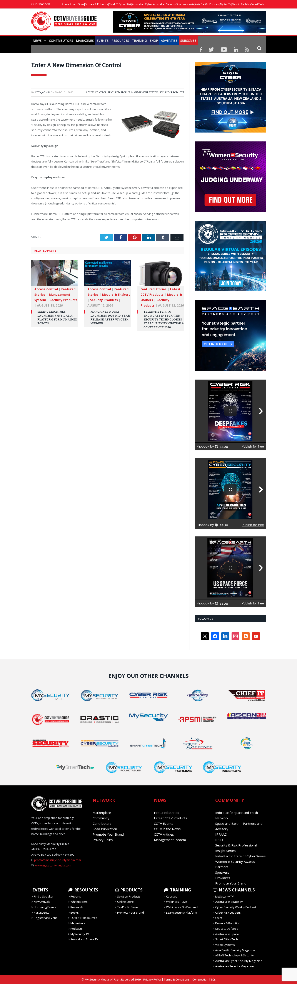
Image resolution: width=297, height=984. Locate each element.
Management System (144, 92)
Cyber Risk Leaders (228, 912)
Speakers (222, 872)
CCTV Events (163, 823)
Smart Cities (77, 4)
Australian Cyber (142, 4)
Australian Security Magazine (234, 966)
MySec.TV (225, 4)
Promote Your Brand (108, 834)
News (37, 40)
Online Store (125, 902)
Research (76, 907)
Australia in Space (227, 934)
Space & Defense (226, 929)
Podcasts (76, 929)
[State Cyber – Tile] (230, 131)
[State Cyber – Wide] (189, 31)
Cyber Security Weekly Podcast (235, 907)
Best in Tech (239, 4)
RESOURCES (120, 40)
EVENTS (39, 890)
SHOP (154, 40)
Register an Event (45, 918)
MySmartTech (255, 4)
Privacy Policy (103, 840)
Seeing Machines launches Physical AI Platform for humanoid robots (57, 317)
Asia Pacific (202, 4)
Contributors (61, 40)
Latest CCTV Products (170, 818)
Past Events (41, 912)
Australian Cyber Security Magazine (238, 961)
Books (74, 912)
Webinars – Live (176, 902)
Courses (171, 896)
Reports (75, 896)
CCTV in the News (167, 829)
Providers (222, 878)
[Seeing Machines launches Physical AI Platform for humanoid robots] (54, 275)
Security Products (171, 92)
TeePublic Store (127, 907)
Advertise (169, 40)
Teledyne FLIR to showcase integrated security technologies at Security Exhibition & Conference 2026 (163, 319)
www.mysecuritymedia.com (53, 865)
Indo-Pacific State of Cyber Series (240, 856)
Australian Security (164, 4)
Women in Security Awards (235, 861)
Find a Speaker (43, 896)
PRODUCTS (131, 890)
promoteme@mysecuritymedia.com (57, 860)
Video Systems (225, 945)
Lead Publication (105, 829)
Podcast (214, 4)
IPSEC (219, 840)
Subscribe (188, 40)
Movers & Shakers (116, 294)
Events (102, 40)
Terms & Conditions (177, 979)
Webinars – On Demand (182, 907)
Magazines (85, 40)
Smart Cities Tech (226, 939)
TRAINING (139, 40)
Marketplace (102, 812)
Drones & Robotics (96, 4)
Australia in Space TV (84, 939)
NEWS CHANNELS (236, 890)
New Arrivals (42, 902)
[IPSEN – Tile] (230, 370)
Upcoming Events (45, 907)
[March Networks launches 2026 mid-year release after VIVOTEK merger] (107, 275)
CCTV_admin (42, 92)
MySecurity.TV (79, 934)
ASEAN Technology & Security (234, 955)
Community (101, 818)
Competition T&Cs (204, 979)
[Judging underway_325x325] (230, 211)
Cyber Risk (124, 4)
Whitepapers (79, 902)
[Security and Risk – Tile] (230, 290)
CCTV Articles (164, 834)
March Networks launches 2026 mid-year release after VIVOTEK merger (110, 317)
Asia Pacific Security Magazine (235, 950)
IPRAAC (221, 834)
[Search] (259, 48)
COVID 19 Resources (83, 918)
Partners (222, 867)
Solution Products (128, 896)
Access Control (96, 92)
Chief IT (113, 4)
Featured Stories (119, 92)
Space (65, 4)
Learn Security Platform (181, 912)
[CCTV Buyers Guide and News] (64, 23)
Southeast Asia (185, 4)
